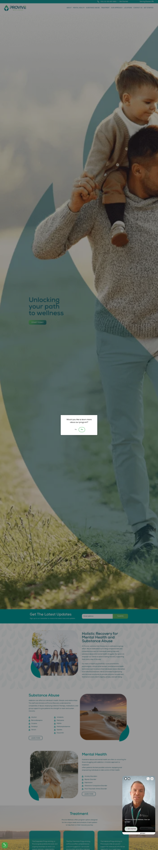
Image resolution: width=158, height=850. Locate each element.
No (76, 429)
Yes (82, 429)
